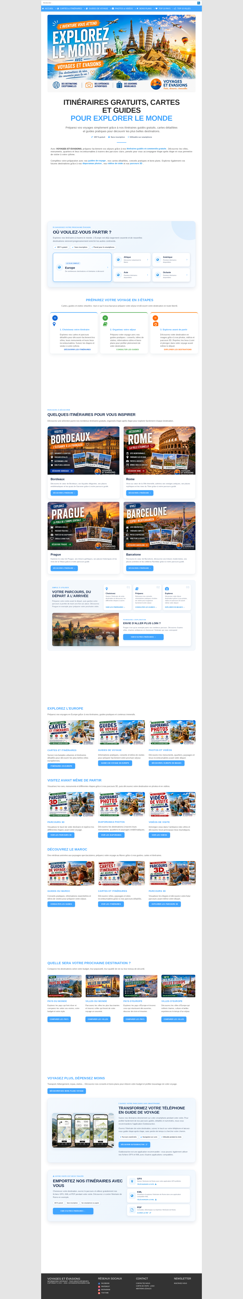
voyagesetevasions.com (79, 1283)
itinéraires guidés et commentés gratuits (147, 149)
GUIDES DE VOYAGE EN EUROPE (115, 763)
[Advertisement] (121, 196)
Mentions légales (143, 1289)
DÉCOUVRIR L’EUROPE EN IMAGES (166, 763)
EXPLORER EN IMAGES (174, 607)
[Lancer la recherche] (198, 3)
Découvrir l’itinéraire (63, 493)
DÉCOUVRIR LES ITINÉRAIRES (77, 349)
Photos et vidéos (160, 750)
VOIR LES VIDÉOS (159, 835)
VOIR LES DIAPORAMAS (111, 835)
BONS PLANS (145, 8)
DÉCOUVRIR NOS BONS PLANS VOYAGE (67, 1091)
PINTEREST (105, 1286)
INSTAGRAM (105, 1290)
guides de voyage (97, 161)
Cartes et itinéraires (61, 750)
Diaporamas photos (111, 822)
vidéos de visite (115, 163)
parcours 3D (136, 163)
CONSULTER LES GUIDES (127, 349)
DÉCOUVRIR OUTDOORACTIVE (133, 1144)
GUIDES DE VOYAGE (98, 8)
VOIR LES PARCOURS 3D (60, 835)
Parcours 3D (55, 822)
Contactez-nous (143, 1283)
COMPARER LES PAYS (59, 1019)
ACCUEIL (49, 8)
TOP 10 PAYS (164, 8)
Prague (56, 554)
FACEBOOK (104, 1283)
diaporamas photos (92, 163)
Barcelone (133, 554)
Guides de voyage (110, 750)
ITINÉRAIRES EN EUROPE (61, 766)
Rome (130, 479)
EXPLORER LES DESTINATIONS (178, 349)
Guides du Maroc (58, 891)
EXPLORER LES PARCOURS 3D (165, 904)
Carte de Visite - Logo (145, 1286)
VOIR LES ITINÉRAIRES (114, 607)
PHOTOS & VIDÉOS (124, 8)
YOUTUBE (104, 1293)
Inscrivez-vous (180, 1283)
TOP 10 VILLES (184, 8)
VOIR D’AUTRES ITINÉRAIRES (142, 637)
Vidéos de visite (159, 822)
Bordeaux (58, 479)
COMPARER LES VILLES (98, 1019)
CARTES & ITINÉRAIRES (71, 8)
